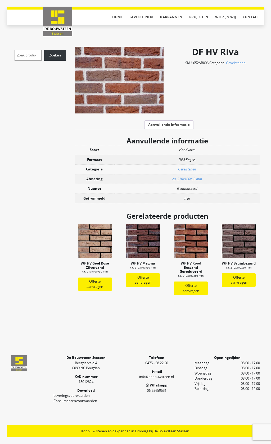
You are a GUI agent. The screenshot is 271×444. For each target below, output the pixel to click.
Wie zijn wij (225, 17)
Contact (251, 17)
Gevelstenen (141, 17)
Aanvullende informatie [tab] (169, 124)
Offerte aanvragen (95, 284)
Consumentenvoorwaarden (75, 400)
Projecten (198, 17)
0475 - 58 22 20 (156, 363)
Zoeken (55, 55)
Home (117, 17)
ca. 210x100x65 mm (187, 179)
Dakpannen (171, 17)
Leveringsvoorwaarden (71, 395)
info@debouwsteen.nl (156, 376)
